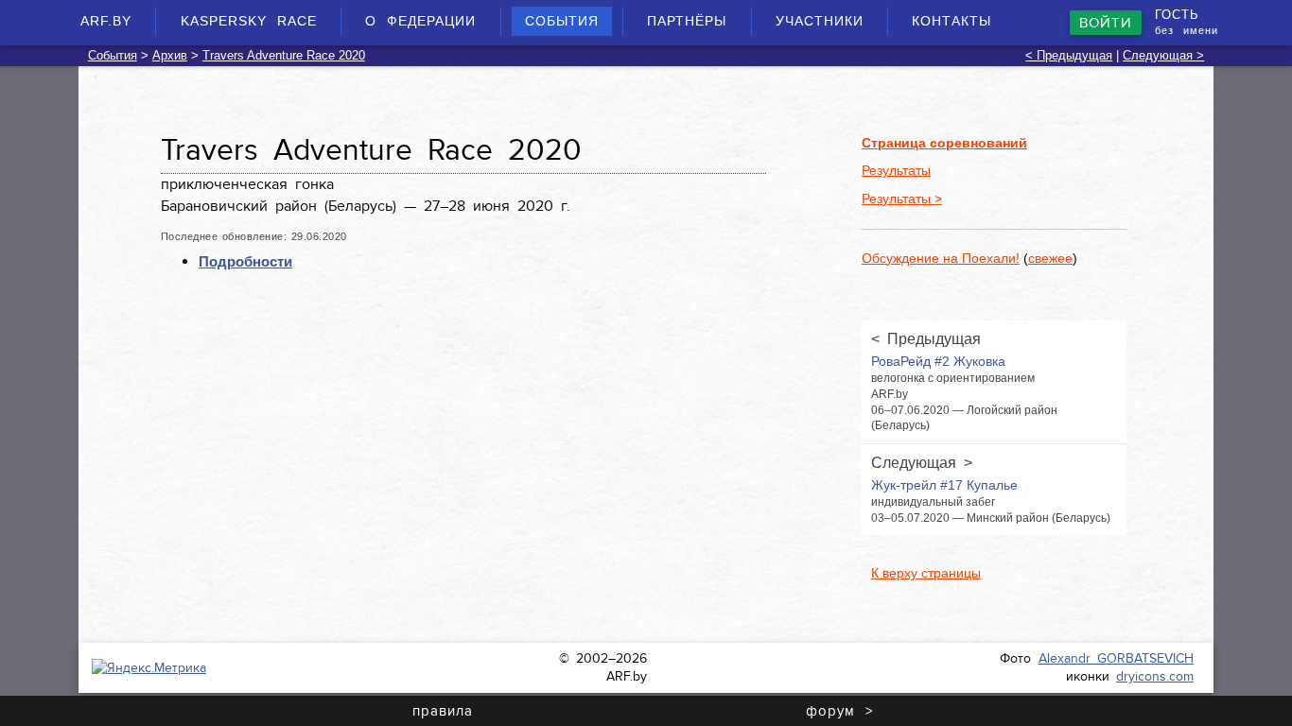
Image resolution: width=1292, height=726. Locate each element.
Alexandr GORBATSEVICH (1117, 658)
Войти (1105, 22)
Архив (169, 55)
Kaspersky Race (249, 20)
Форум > (839, 710)
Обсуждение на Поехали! (941, 258)
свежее (1050, 258)
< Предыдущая (1068, 55)
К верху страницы (926, 572)
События (562, 20)
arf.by (105, 20)
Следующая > (1163, 55)
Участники (820, 20)
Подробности (245, 261)
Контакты (951, 20)
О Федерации (420, 20)
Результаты (896, 170)
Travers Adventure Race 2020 (283, 55)
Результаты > (902, 198)
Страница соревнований (944, 142)
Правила (442, 710)
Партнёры (686, 20)
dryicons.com (1155, 676)
